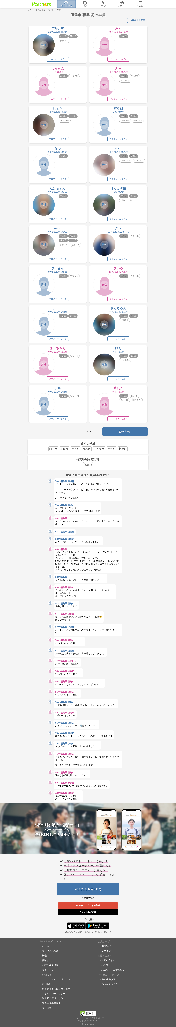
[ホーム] (41, 4)
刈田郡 (64, 448)
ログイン (106, 951)
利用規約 (46, 984)
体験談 (45, 960)
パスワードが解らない (113, 969)
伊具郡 (75, 448)
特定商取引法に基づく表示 (56, 988)
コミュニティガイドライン (56, 979)
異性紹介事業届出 (51, 1003)
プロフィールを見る (57, 59)
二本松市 (99, 448)
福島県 (88, 464)
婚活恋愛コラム (109, 984)
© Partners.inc (88, 1024)
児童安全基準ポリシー (53, 998)
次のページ (125, 431)
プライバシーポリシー (53, 993)
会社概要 (46, 1008)
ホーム (45, 946)
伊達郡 (112, 448)
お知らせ (46, 974)
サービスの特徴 (50, 951)
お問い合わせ (108, 960)
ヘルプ (104, 965)
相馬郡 (123, 448)
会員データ (48, 969)
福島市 (87, 448)
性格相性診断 (108, 979)
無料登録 (106, 946)
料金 (44, 955)
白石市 (53, 448)
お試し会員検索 (50, 965)
